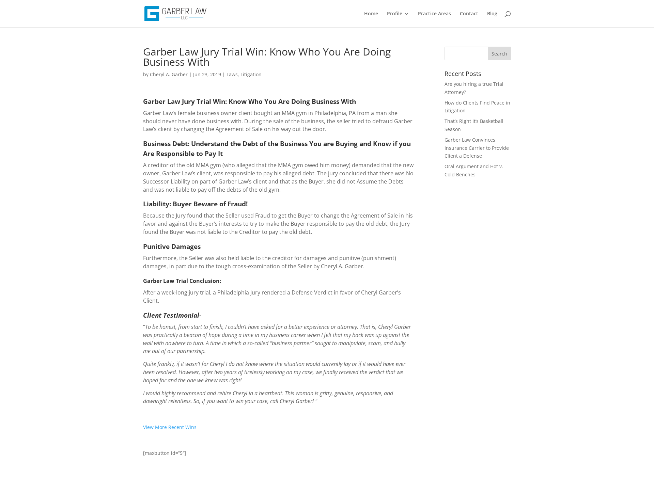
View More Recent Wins (170, 427)
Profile (394, 14)
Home (371, 14)
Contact (469, 14)
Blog (492, 14)
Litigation (251, 74)
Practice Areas (434, 14)
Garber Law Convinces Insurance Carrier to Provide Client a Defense (477, 148)
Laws (232, 74)
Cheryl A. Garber (169, 74)
